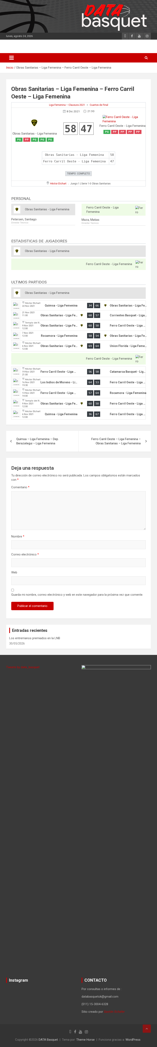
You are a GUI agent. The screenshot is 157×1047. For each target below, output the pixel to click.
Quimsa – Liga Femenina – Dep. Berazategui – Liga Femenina (37, 441)
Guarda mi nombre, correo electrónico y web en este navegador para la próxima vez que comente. (77, 595)
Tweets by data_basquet (22, 667)
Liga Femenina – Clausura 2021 (67, 105)
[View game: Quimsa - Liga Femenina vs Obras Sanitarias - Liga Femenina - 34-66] (78, 305)
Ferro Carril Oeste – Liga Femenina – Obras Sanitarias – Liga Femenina (116, 441)
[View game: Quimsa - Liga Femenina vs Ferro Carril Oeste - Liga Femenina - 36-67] (78, 414)
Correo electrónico (25, 554)
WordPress (133, 1039)
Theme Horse (85, 1039)
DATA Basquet (48, 1039)
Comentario (20, 487)
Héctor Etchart (58, 183)
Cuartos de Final (99, 105)
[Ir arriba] (147, 1029)
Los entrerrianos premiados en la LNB (34, 638)
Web (14, 572)
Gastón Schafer (114, 1012)
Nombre (17, 536)
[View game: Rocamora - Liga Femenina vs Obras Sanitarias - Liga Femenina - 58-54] (78, 336)
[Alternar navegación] (11, 57)
